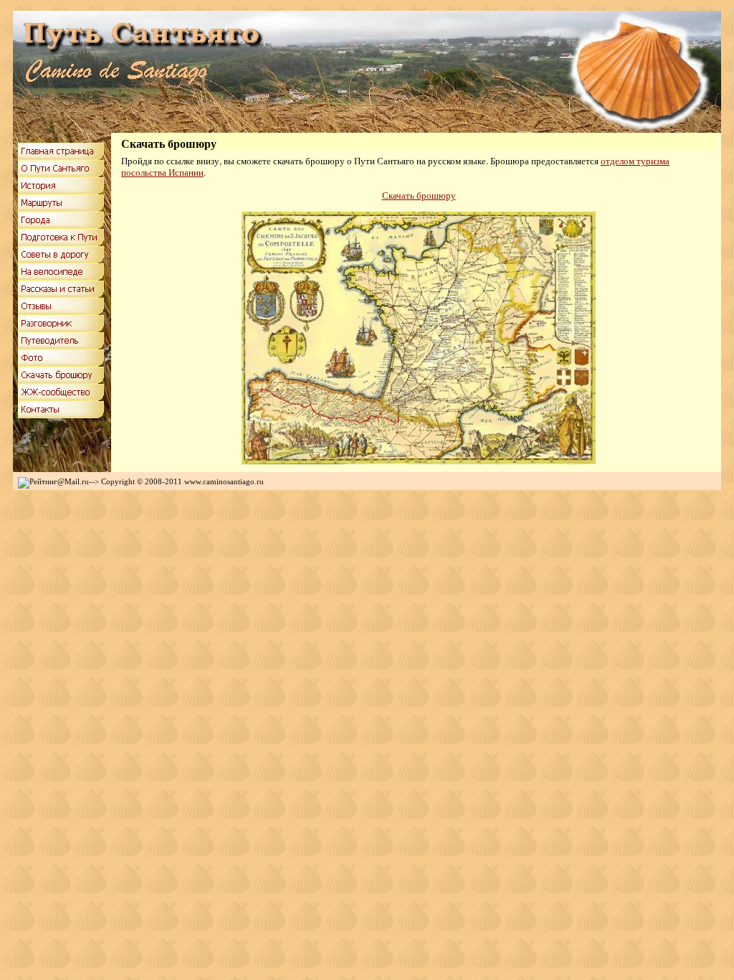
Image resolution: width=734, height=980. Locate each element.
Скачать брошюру (419, 195)
